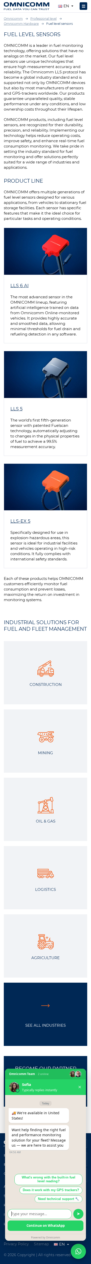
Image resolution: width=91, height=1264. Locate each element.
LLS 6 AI (19, 285)
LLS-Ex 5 (20, 521)
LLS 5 (16, 409)
